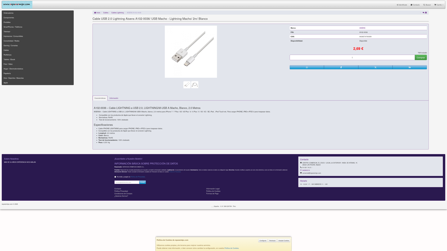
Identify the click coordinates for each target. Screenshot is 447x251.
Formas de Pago (212, 193)
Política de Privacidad (175, 172)
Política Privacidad (121, 191)
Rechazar (272, 240)
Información (114, 98)
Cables (6, 50)
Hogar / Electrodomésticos (13, 69)
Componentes (9, 17)
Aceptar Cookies (284, 240)
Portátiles (7, 22)
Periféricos (7, 55)
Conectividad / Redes (11, 41)
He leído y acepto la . (131, 177)
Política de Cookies (232, 248)
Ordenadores (8, 13)
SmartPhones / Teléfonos (13, 27)
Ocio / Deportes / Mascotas (14, 78)
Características (100, 98)
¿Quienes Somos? (121, 196)
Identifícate (402, 5)
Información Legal (213, 188)
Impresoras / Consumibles (13, 36)
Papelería (7, 73)
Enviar (143, 182)
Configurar (263, 240)
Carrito (439, 5)
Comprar (421, 57)
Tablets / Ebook (9, 59)
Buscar (428, 5)
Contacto (416, 5)
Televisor (7, 31)
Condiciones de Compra (123, 193)
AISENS (362, 28)
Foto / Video (8, 64)
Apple (6, 82)
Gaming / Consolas (11, 45)
